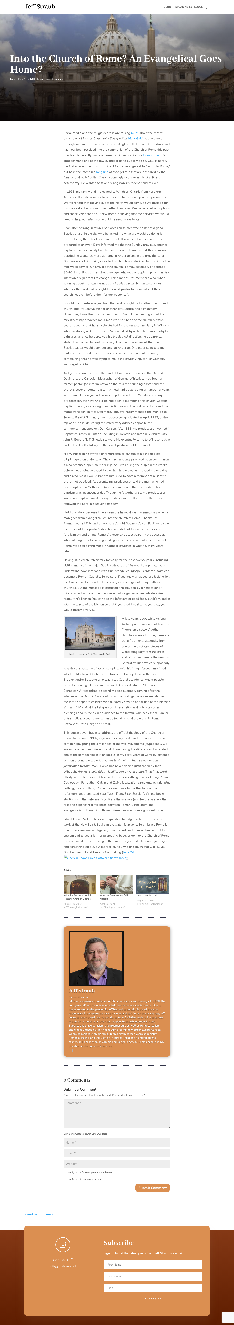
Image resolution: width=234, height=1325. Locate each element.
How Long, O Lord (146, 895)
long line (102, 172)
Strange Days (43, 79)
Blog (167, 7)
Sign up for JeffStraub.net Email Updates (85, 1133)
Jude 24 (128, 852)
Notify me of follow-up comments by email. (91, 1172)
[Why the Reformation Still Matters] (116, 884)
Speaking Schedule (189, 7)
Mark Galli (135, 138)
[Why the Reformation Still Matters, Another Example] (80, 884)
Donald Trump (153, 155)
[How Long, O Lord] (152, 884)
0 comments (58, 79)
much (135, 133)
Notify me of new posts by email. (85, 1179)
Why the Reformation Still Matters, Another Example (78, 897)
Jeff (15, 79)
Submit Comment (152, 1188)
